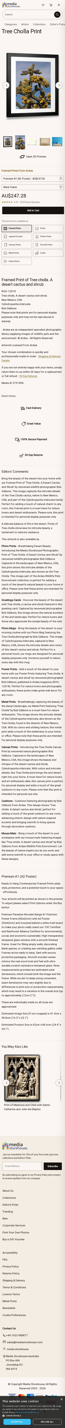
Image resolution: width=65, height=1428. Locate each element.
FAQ (5, 1259)
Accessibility (10, 1252)
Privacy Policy (11, 1266)
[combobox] (28, 14)
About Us (8, 1190)
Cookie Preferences (14, 1315)
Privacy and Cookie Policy (27, 1412)
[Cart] (51, 4)
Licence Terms (11, 1294)
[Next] (59, 85)
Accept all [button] (17, 1421)
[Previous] (6, 85)
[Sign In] (58, 4)
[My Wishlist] (43, 4)
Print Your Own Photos (16, 1232)
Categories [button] (11, 24)
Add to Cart (33, 210)
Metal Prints (10, 1301)
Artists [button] (25, 24)
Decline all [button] (47, 1421)
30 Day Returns (28, 376)
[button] (32, 1415)
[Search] (57, 14)
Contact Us (9, 1328)
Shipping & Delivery (14, 1280)
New (5, 1218)
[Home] (13, 4)
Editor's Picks (10, 1204)
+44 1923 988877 (17, 1335)
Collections (39, 24)
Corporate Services (14, 1225)
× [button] (61, 1399)
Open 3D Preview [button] (36, 156)
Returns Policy (11, 1273)
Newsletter (9, 1308)
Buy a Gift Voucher (14, 1239)
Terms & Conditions (14, 1287)
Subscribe (53, 1166)
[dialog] (32, 1412)
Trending (8, 1211)
